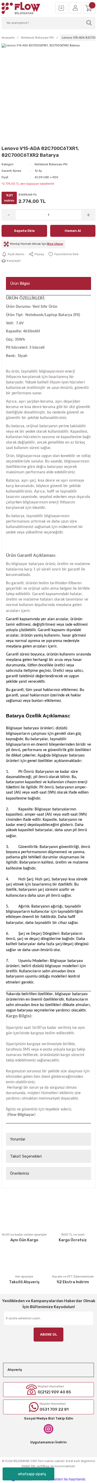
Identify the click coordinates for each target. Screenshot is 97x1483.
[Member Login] (75, 8)
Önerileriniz (19, 1173)
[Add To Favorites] (63, 254)
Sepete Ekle (24, 231)
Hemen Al (73, 231)
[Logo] (21, 8)
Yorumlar (17, 1139)
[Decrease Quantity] (9, 215)
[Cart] (89, 8)
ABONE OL (48, 1334)
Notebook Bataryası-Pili (51, 164)
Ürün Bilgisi (20, 283)
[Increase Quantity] (88, 215)
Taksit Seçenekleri (26, 1156)
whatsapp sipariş (32, 1474)
